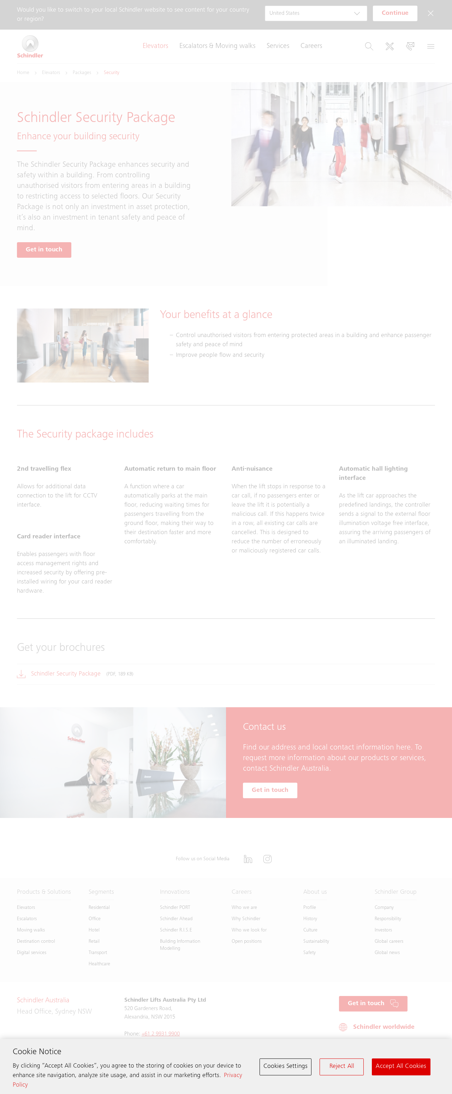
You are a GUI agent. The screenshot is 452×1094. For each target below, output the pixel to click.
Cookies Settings (285, 1066)
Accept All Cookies (401, 1066)
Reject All (342, 1066)
